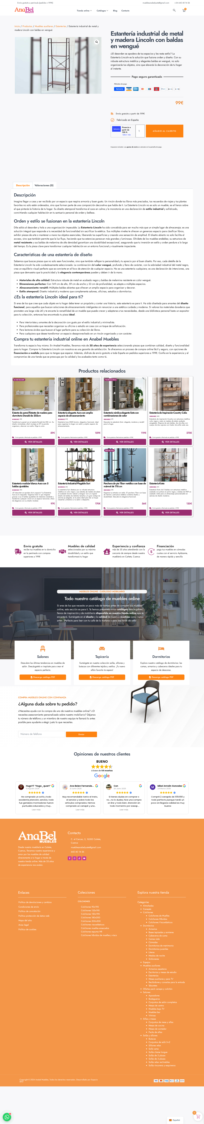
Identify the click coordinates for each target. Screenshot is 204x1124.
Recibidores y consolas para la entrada (167, 982)
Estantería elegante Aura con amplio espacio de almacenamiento (75, 414)
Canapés (147, 909)
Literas (151, 952)
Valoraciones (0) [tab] (44, 185)
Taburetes (153, 985)
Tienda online (83, 10)
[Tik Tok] (79, 858)
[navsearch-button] (174, 10)
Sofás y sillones (150, 1035)
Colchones (148, 912)
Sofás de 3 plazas (157, 1058)
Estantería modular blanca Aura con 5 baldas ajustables (30, 485)
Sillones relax (155, 1045)
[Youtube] (84, 858)
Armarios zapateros (158, 969)
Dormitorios (148, 925)
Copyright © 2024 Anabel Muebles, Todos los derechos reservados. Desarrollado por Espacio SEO (59, 1080)
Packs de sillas (155, 1032)
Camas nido (154, 939)
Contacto (125, 10)
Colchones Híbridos (158, 919)
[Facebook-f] (70, 858)
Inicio (17, 26)
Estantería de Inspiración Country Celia (168, 413)
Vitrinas (152, 1015)
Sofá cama (154, 1048)
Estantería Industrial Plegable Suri (74, 483)
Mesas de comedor (157, 1028)
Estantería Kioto (156, 483)
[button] (96, 42)
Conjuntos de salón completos (163, 1002)
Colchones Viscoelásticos (160, 922)
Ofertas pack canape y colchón (157, 988)
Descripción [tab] (23, 185)
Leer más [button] (36, 810)
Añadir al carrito (164, 131)
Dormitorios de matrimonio (161, 945)
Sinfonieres (154, 959)
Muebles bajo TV (156, 1008)
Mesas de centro (156, 1005)
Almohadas (148, 905)
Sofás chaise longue (158, 1052)
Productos (27, 26)
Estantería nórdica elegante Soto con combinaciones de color (121, 414)
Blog (115, 10)
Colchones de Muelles (159, 915)
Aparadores (154, 995)
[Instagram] (74, 858)
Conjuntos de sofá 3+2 (159, 1042)
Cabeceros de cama (158, 935)
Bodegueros (154, 998)
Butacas (152, 1038)
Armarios (153, 929)
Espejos (146, 962)
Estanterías (61, 26)
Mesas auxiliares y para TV (161, 979)
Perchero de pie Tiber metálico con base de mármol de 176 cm (125, 485)
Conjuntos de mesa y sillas (161, 1022)
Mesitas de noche (157, 955)
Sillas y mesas (149, 1018)
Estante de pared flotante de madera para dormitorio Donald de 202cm (32, 414)
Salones (146, 992)
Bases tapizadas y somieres (161, 932)
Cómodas (153, 942)
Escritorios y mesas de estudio (163, 972)
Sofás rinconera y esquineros (162, 1065)
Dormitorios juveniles (158, 949)
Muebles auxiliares (44, 26)
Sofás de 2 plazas (157, 1055)
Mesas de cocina (156, 1025)
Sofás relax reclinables (159, 1062)
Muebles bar (154, 1012)
